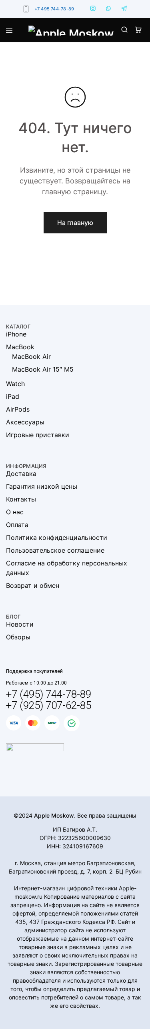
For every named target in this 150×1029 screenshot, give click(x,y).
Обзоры (18, 637)
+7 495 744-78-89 (54, 9)
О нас (15, 512)
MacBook (20, 347)
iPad (12, 396)
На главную (75, 223)
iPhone (16, 334)
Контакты (21, 499)
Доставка (21, 474)
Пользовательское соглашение (55, 550)
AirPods (18, 409)
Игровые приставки (37, 435)
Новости (20, 624)
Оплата (17, 525)
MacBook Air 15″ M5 (43, 369)
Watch (15, 384)
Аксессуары (25, 422)
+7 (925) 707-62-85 (48, 705)
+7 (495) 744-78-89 (48, 694)
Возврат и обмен (32, 585)
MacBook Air (31, 356)
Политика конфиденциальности (56, 537)
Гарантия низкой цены (41, 486)
